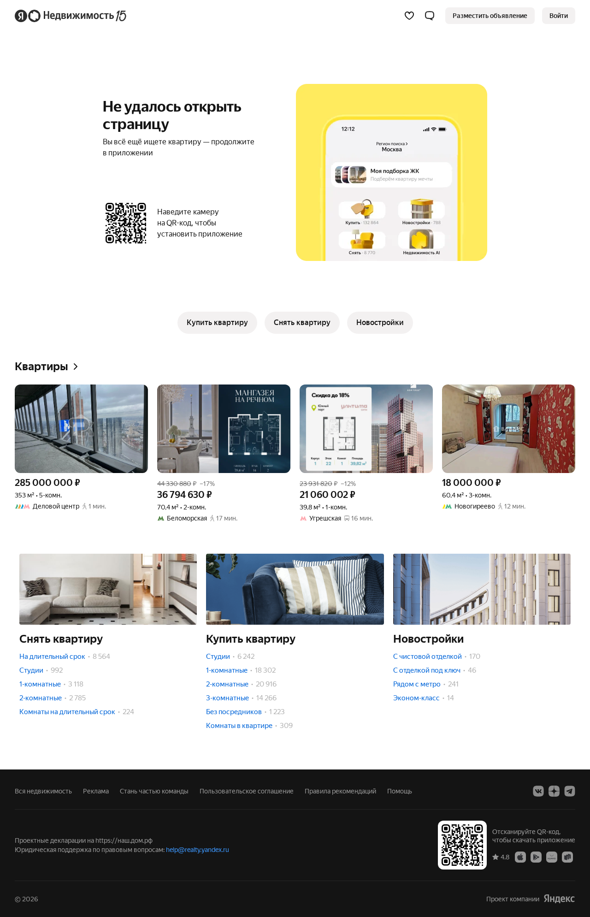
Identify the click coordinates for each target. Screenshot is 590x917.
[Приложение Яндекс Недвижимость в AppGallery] (551, 856)
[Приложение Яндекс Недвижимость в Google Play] (536, 856)
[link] (558, 15)
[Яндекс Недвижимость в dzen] (554, 791)
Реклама (96, 791)
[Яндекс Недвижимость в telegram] (569, 791)
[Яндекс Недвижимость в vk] (538, 791)
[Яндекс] (559, 898)
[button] (429, 15)
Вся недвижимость (43, 791)
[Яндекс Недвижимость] (71, 15)
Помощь (399, 791)
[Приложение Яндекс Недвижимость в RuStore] (567, 856)
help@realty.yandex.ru (197, 849)
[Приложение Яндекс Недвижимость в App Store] (520, 856)
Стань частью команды (154, 791)
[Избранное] (409, 15)
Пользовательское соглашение (247, 791)
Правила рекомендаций (340, 791)
